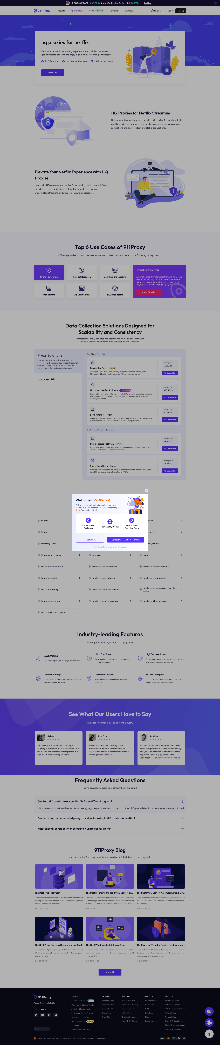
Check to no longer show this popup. (112, 547)
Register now (90, 539)
